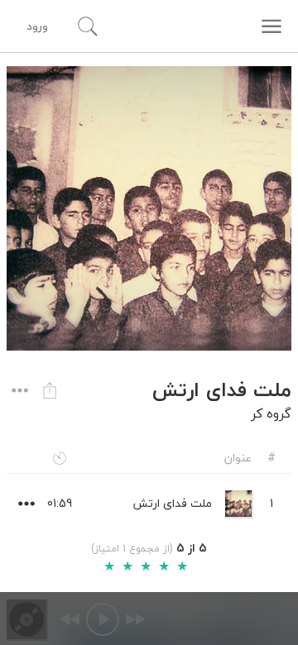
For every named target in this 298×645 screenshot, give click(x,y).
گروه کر (271, 413)
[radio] (109, 566)
